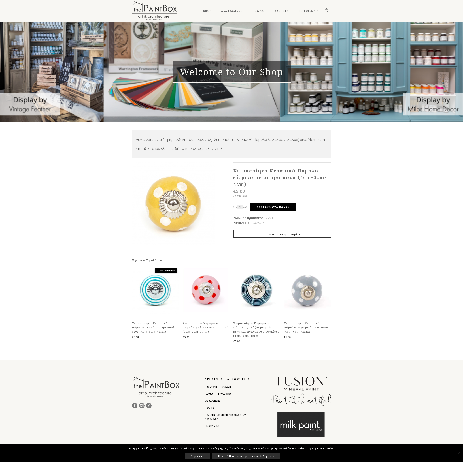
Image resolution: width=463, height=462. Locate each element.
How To (209, 407)
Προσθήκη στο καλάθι (273, 207)
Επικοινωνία (212, 425)
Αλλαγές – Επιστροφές (218, 393)
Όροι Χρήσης (212, 400)
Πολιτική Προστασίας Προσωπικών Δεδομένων (225, 416)
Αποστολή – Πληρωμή (218, 386)
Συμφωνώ (197, 456)
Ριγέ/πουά (257, 222)
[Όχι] (458, 453)
